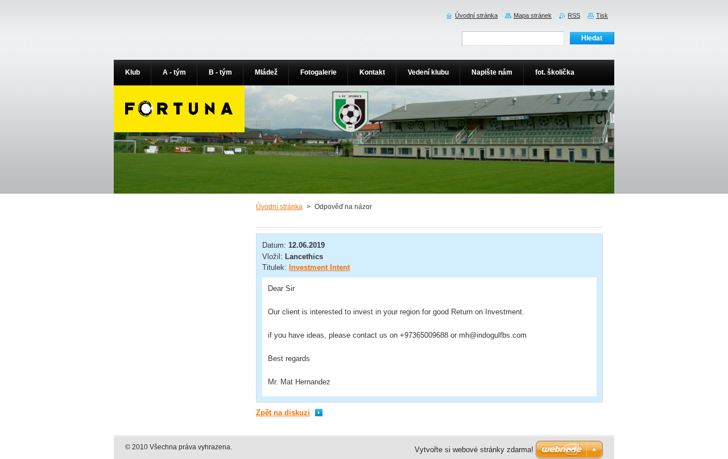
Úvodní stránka (279, 206)
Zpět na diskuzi (283, 412)
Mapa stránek (533, 15)
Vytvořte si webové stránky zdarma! (474, 449)
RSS (574, 15)
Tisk (602, 15)
